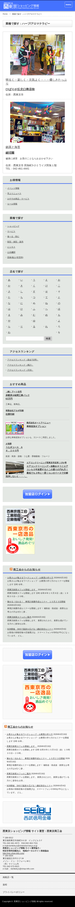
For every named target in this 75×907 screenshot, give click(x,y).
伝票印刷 (10, 414)
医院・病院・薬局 (15, 242)
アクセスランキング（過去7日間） (22, 360)
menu (68, 4)
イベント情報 (13, 188)
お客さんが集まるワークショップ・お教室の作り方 (30, 578)
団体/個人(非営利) (15, 257)
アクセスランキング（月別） (20, 370)
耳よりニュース (14, 193)
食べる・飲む (13, 236)
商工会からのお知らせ (27, 569)
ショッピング (13, 226)
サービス (11, 231)
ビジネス (11, 247)
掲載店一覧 (8, 877)
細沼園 (10, 152)
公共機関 (11, 252)
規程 (5, 884)
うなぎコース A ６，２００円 (14, 449)
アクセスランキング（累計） (20, 365)
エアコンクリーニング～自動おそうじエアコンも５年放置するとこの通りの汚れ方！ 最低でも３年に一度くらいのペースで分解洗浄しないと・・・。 (37, 471)
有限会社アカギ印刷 (15, 410)
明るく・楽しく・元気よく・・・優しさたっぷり (36, 81)
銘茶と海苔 (13, 147)
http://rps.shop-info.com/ (13, 853)
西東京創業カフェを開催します (22, 590)
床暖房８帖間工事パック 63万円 (18, 397)
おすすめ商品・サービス (18, 199)
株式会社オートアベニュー (39, 423)
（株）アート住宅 (14, 392)
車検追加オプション (36, 426)
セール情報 (12, 204)
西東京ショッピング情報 (25, 901)
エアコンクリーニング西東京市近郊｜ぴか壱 (47, 462)
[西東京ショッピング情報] (21, 6)
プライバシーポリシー (14, 892)
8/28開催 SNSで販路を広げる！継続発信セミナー (30, 629)
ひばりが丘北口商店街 (20, 89)
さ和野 (9, 444)
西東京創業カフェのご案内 (19, 617)
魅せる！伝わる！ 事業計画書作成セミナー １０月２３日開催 (36, 601)
